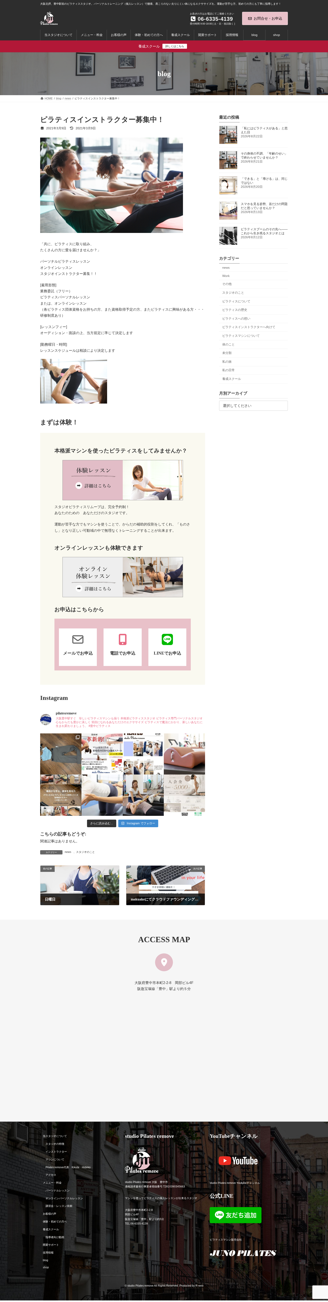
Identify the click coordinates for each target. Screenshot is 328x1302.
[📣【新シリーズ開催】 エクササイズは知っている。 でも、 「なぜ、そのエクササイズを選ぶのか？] (60, 795)
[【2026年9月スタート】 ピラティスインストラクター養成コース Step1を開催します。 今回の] (102, 754)
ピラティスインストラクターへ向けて (248, 327)
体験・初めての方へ (55, 1221)
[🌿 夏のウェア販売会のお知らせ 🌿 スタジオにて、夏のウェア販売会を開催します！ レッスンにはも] (60, 754)
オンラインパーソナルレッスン (64, 1198)
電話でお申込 (122, 653)
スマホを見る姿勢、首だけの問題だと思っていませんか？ (264, 206)
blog (45, 1260)
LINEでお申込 (167, 653)
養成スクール (231, 379)
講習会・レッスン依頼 (59, 1206)
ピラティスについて (236, 301)
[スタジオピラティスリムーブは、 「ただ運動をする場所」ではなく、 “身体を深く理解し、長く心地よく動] (143, 795)
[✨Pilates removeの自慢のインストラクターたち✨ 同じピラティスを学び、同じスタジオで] (143, 754)
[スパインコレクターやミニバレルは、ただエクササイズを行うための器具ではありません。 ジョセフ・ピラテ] (184, 754)
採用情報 (48, 1252)
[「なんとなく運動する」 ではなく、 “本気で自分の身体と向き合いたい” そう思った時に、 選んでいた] (184, 795)
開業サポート (51, 1244)
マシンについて (55, 1159)
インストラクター (56, 1151)
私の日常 (228, 370)
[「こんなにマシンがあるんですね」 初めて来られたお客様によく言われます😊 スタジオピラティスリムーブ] (102, 795)
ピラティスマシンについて (241, 335)
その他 (227, 284)
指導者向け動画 (55, 1237)
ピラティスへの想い (236, 318)
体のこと (228, 344)
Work (226, 276)
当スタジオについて (55, 1136)
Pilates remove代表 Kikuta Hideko (68, 1167)
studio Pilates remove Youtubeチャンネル (235, 1183)
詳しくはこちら (174, 46)
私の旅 (227, 361)
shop (46, 1267)
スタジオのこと (85, 852)
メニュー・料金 (52, 1182)
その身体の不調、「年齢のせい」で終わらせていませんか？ (264, 155)
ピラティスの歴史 (234, 310)
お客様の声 (49, 1213)
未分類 (227, 353)
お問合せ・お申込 (268, 18)
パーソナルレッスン (58, 1190)
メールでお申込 (78, 653)
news (68, 852)
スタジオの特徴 (55, 1143)
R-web (199, 1285)
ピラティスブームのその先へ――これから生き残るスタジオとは (264, 231)
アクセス (51, 1174)
